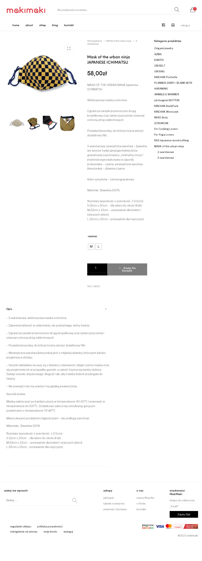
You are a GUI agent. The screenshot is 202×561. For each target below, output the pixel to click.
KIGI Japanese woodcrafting (171, 140)
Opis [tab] (9, 309)
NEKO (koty (161, 117)
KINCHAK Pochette (165, 77)
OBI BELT (159, 65)
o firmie (141, 503)
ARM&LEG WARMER (166, 94)
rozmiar (92, 236)
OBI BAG (159, 71)
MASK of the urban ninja (118, 41)
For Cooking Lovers (166, 128)
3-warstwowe (165, 157)
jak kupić (108, 497)
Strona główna (94, 41)
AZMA (158, 54)
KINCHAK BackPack (166, 105)
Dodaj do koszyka (129, 269)
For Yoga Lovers (164, 134)
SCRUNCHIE (161, 123)
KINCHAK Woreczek (166, 111)
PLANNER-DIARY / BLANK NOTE (173, 82)
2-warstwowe (165, 152)
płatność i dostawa (115, 509)
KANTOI (159, 59)
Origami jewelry (163, 48)
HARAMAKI (161, 88)
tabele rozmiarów (113, 503)
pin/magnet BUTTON (166, 100)
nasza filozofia (145, 497)
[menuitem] (15, 25)
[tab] (58, 385)
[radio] (91, 247)
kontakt (141, 509)
